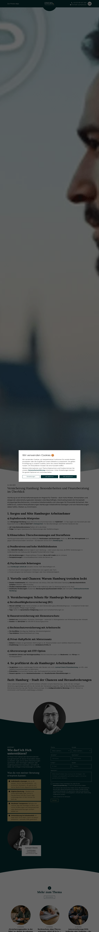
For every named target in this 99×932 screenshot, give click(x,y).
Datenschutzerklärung (36, 470)
